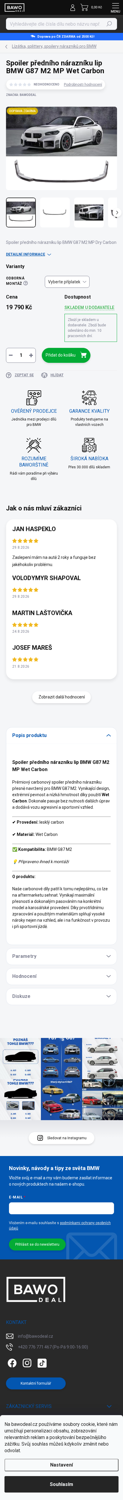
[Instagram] (26, 1362)
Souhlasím (61, 1484)
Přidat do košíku (61, 355)
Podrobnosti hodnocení (83, 84)
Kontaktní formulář (36, 1383)
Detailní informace (25, 254)
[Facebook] (11, 1362)
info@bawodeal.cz (35, 1336)
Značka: (21, 95)
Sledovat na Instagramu (67, 1138)
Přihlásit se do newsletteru (37, 1244)
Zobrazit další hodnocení (62, 697)
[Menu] (115, 7)
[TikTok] (41, 1362)
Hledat (109, 24)
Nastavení (61, 1465)
